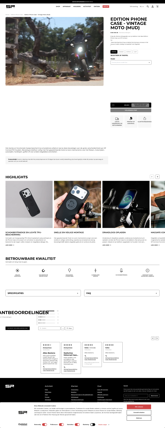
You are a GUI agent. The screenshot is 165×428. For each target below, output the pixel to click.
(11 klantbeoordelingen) (124, 32)
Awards (99, 392)
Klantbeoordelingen (77, 399)
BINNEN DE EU (82, 1)
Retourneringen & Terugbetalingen (82, 394)
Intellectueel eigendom (104, 399)
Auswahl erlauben (138, 412)
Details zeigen (102, 424)
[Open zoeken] (148, 6)
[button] (48, 311)
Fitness (47, 397)
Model (113, 59)
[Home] (10, 6)
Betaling (73, 392)
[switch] (61, 424)
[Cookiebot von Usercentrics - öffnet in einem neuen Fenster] (22, 424)
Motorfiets (48, 392)
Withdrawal (74, 397)
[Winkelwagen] (157, 6)
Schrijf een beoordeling (17, 328)
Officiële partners (102, 394)
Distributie (100, 397)
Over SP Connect (102, 389)
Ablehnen (139, 418)
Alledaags (48, 399)
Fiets (46, 389)
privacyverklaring (129, 401)
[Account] (153, 6)
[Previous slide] (152, 177)
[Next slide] (157, 177)
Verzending (74, 389)
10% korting (134, 6)
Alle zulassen (139, 407)
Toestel (114, 51)
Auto (46, 394)
